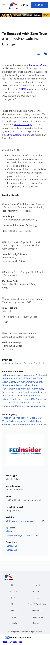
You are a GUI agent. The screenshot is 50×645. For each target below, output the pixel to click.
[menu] (4, 5)
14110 (22, 89)
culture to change (23, 125)
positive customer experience (19, 135)
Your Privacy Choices (20, 637)
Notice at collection (12, 642)
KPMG (9, 531)
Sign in (24, 5)
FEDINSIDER (11, 546)
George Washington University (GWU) (23, 536)
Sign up (39, 5)
